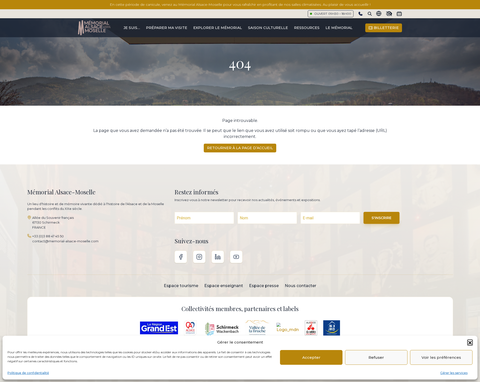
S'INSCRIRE (382, 218)
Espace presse (264, 285)
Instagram (199, 257)
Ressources (307, 27)
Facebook (180, 257)
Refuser (376, 357)
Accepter (311, 357)
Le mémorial (339, 27)
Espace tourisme (181, 285)
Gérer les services (454, 373)
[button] (470, 342)
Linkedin (218, 257)
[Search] (370, 13)
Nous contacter (300, 285)
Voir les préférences (441, 357)
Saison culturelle (268, 27)
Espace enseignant (223, 285)
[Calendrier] (399, 13)
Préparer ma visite (166, 27)
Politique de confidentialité (28, 373)
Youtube (236, 257)
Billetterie (386, 27)
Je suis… (132, 27)
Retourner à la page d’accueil (240, 148)
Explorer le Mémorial (217, 27)
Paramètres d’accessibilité (389, 13)
